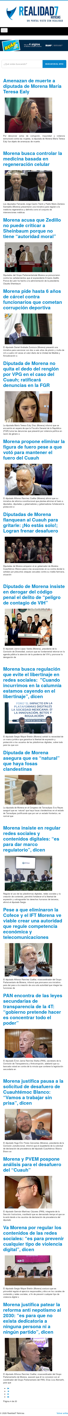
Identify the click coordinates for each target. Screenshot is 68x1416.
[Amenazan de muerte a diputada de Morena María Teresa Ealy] (28, 114)
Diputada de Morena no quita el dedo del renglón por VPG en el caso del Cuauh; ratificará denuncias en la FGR (31, 374)
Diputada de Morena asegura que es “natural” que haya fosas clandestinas (31, 760)
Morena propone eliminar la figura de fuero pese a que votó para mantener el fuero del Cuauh (34, 449)
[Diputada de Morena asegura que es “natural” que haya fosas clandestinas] (28, 789)
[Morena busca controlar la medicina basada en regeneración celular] (28, 185)
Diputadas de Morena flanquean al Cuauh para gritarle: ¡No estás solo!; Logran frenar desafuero (30, 522)
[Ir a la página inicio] (8, 1388)
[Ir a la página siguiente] (8, 1394)
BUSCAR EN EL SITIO (54, 64)
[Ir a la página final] (8, 1396)
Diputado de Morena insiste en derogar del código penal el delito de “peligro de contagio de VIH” (34, 594)
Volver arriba (62, 1413)
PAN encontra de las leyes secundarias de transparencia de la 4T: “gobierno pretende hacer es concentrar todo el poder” (32, 1009)
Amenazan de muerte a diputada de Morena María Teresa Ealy (32, 86)
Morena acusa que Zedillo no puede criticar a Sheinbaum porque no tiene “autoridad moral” (32, 228)
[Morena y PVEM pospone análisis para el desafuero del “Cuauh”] (28, 1191)
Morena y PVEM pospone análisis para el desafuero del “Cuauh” (32, 1164)
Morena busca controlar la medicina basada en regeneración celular (32, 158)
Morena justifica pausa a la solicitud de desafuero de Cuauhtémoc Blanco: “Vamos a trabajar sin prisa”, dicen (33, 1091)
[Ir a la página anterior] (8, 1391)
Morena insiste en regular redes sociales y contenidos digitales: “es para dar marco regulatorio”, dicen (32, 838)
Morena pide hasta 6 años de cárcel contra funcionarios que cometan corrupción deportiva (32, 299)
